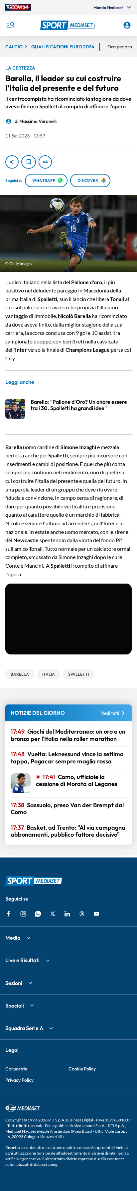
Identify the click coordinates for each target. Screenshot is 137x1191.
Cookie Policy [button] (82, 1069)
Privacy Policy (19, 1080)
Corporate (16, 1069)
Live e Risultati (22, 960)
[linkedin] (67, 913)
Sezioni (13, 983)
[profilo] (127, 25)
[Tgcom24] (18, 7)
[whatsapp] (38, 913)
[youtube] (96, 913)
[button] (68, 25)
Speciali (14, 1005)
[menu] (10, 25)
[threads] (81, 913)
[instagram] (23, 913)
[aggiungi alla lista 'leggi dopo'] (28, 162)
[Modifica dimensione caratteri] (45, 162)
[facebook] (8, 913)
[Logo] (68, 25)
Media (12, 937)
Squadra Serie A (24, 1028)
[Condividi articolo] (12, 162)
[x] (52, 913)
